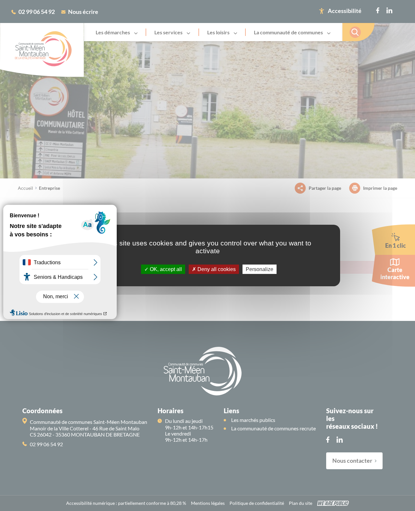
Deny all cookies (216, 269)
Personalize (259, 269)
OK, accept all (165, 269)
